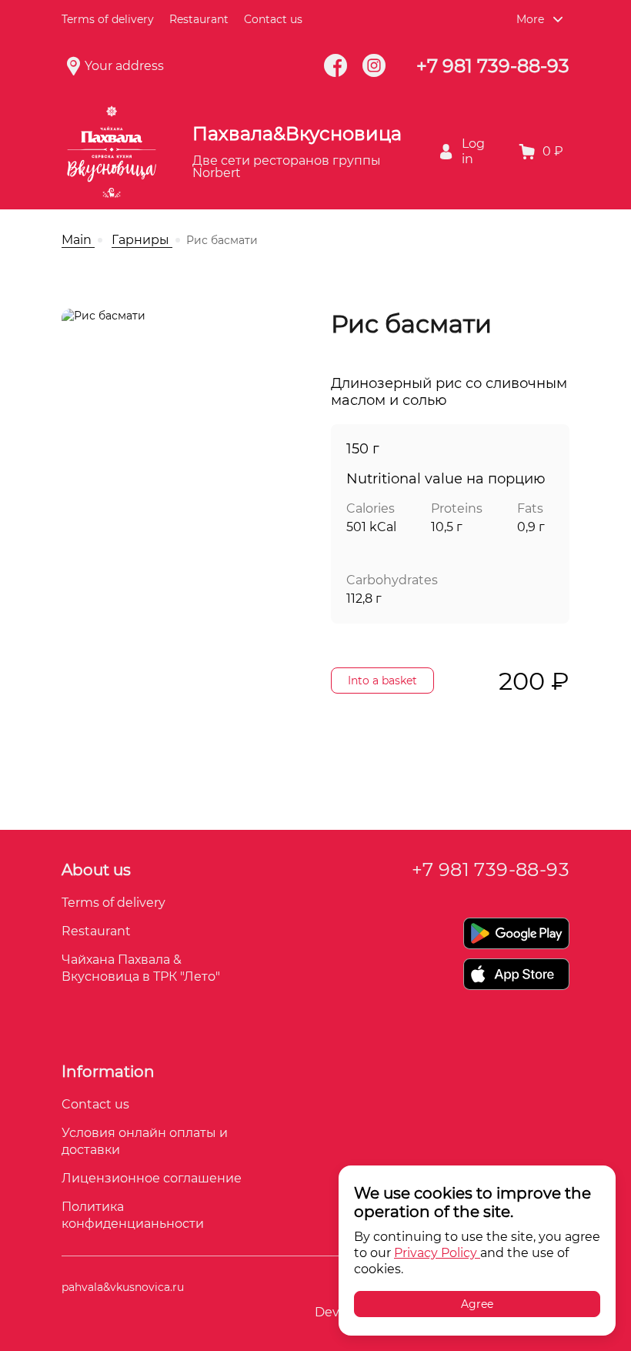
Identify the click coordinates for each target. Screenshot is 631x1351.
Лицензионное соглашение (152, 1178)
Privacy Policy (437, 1253)
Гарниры (142, 239)
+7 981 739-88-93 (492, 66)
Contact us (95, 1104)
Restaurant (199, 19)
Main (78, 239)
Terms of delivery (108, 19)
